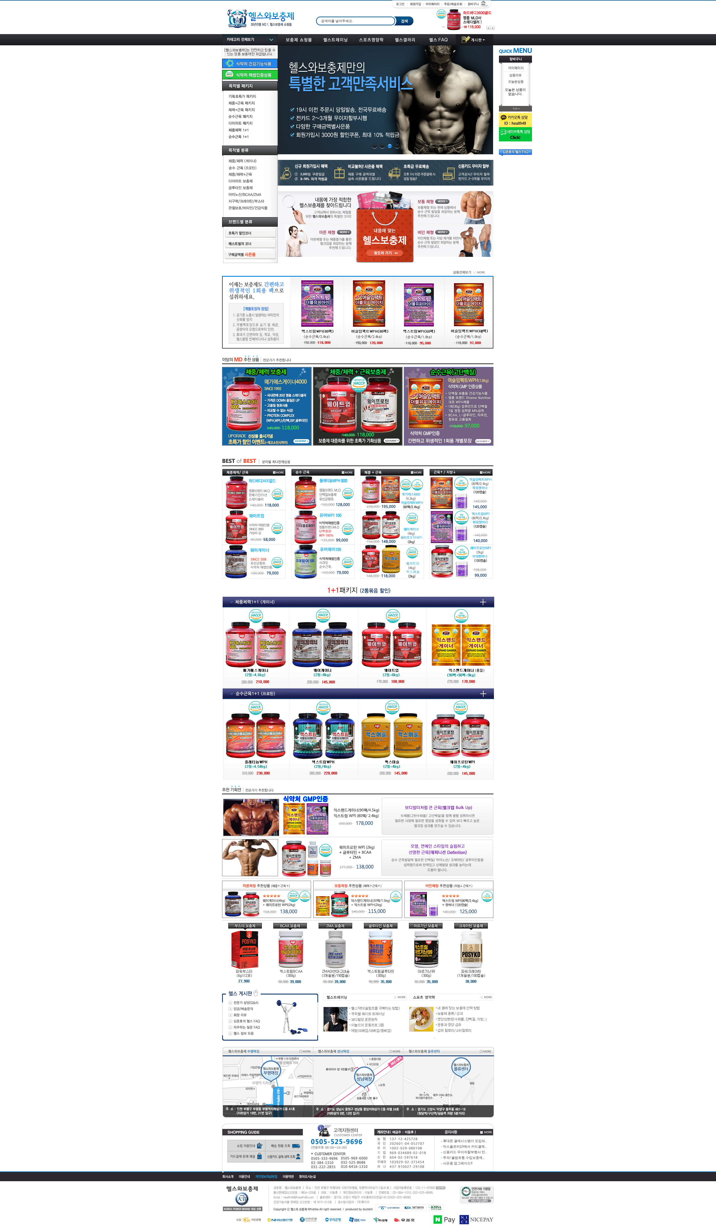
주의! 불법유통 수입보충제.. (462, 1158)
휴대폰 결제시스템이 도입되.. (464, 1141)
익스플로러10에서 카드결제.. (463, 1147)
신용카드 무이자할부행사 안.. (464, 1152)
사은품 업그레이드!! (456, 1163)
